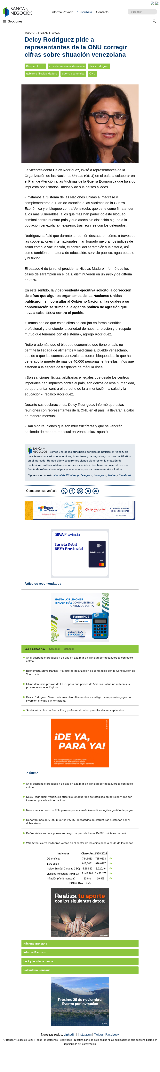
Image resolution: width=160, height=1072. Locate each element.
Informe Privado (62, 12)
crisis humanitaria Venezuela (67, 66)
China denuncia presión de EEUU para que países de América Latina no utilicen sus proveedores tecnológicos (78, 685)
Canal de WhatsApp (66, 475)
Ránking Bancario (35, 943)
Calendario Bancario (37, 970)
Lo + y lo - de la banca (38, 961)
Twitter (112, 475)
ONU (92, 73)
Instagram (100, 475)
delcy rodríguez (99, 66)
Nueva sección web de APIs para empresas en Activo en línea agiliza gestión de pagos (79, 810)
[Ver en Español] (156, 3)
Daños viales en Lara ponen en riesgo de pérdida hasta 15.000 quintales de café (76, 833)
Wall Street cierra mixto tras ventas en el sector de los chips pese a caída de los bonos (79, 842)
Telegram (86, 475)
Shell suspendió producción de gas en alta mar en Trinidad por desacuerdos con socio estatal (79, 659)
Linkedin (70, 1034)
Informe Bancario (34, 952)
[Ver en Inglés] (152, 3)
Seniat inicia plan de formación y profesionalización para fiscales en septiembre (75, 710)
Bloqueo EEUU (35, 66)
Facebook (125, 475)
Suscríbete (84, 12)
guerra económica (73, 73)
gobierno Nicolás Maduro (41, 73)
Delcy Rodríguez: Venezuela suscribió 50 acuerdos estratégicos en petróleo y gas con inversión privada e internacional (79, 699)
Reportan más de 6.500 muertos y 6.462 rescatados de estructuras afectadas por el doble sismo (78, 821)
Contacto (102, 12)
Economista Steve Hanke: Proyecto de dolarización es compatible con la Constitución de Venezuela (80, 672)
